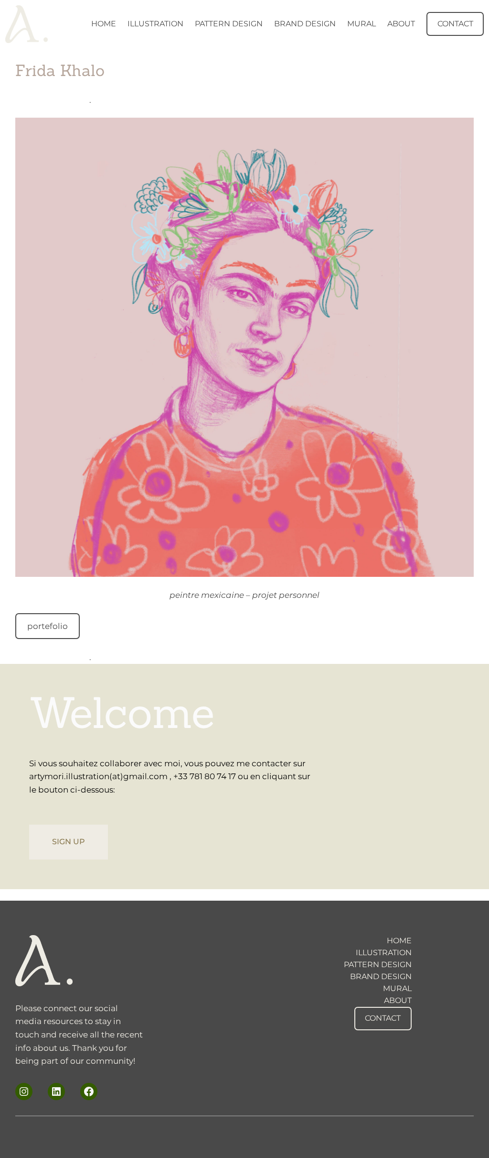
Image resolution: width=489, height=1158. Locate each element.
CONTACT (455, 23)
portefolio (47, 626)
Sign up (68, 841)
